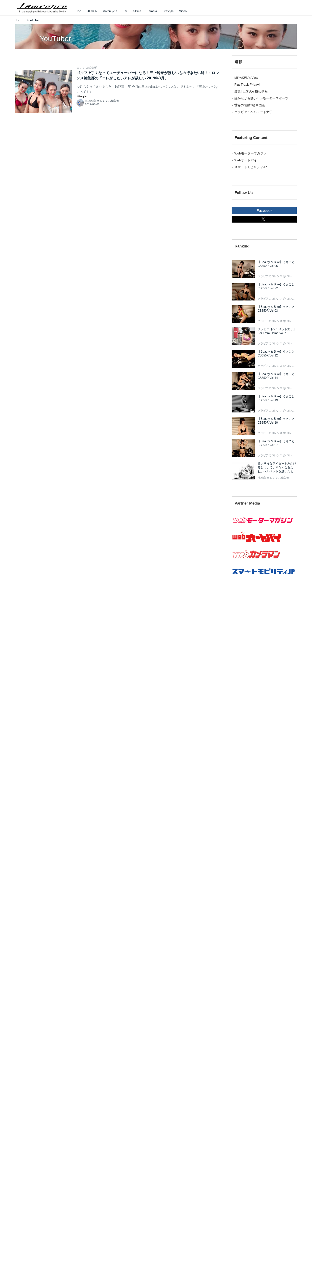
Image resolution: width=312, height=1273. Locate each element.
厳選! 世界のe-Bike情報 (251, 91)
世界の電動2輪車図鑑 (249, 105)
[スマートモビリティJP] (264, 577)
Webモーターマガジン (250, 153)
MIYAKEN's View (246, 78)
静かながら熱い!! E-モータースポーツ (261, 98)
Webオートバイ (245, 160)
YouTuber (55, 39)
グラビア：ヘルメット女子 (253, 112)
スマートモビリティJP (250, 167)
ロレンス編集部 (87, 67)
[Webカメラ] (264, 561)
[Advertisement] (264, 664)
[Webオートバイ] (264, 542)
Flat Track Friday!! (247, 84)
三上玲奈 (90, 100)
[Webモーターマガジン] (264, 526)
